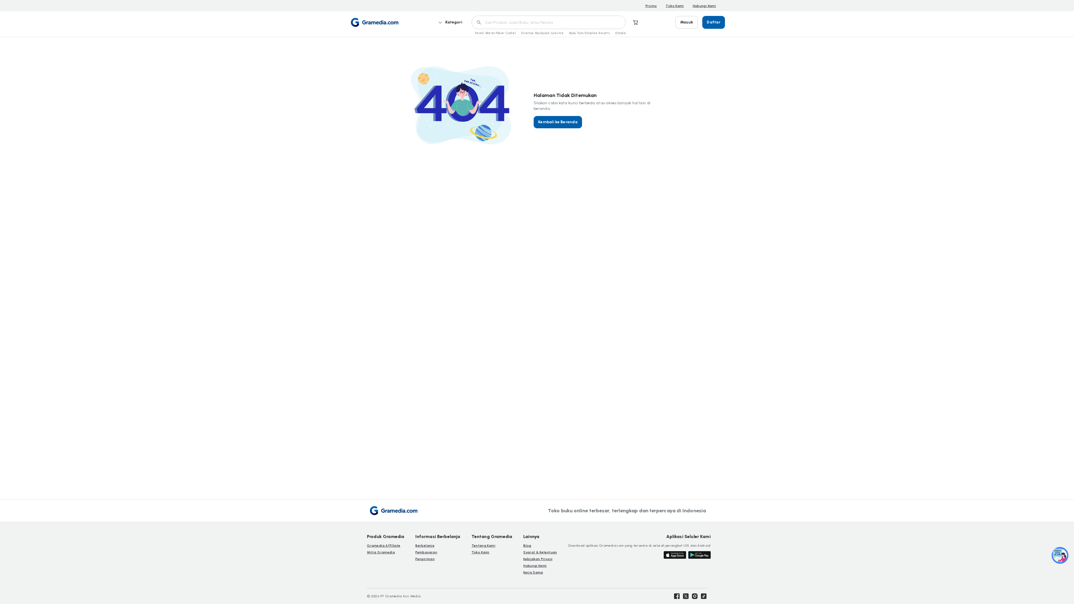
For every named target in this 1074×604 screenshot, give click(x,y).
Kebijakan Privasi (537, 559)
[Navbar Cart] (635, 22)
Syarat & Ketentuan (540, 552)
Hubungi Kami (704, 6)
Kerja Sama (533, 572)
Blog (527, 546)
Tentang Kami (483, 546)
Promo (651, 6)
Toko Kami (675, 6)
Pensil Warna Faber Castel (495, 33)
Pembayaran (426, 552)
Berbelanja (424, 546)
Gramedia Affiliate (383, 546)
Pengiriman (425, 559)
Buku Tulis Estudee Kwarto (589, 33)
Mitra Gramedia (381, 552)
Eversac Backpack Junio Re (542, 33)
